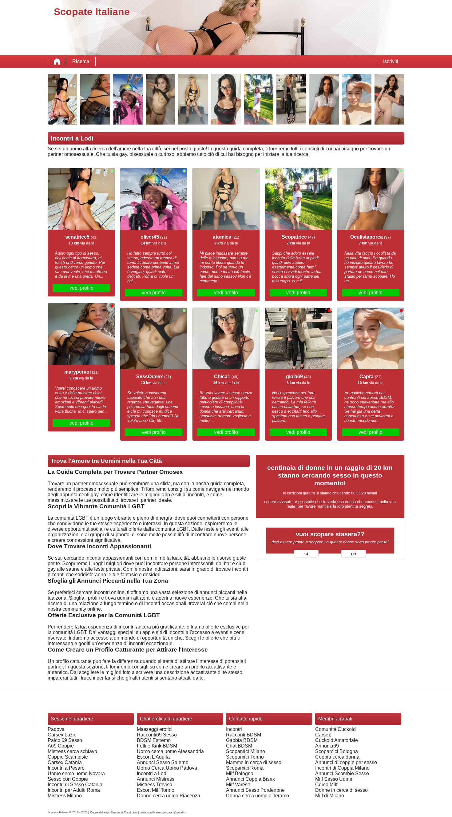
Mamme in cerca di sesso (253, 762)
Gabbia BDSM (242, 740)
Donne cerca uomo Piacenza (168, 795)
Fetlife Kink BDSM (157, 745)
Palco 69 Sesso (65, 740)
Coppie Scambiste (68, 756)
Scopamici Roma (245, 768)
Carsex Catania (65, 762)
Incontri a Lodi (152, 773)
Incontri (234, 729)
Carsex (323, 734)
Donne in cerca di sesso (341, 790)
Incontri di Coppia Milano (342, 768)
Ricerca (80, 61)
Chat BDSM (239, 745)
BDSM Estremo (154, 740)
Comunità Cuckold (335, 729)
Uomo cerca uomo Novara (76, 773)
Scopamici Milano (245, 751)
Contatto (179, 812)
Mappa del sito (99, 812)
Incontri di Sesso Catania (75, 784)
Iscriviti (390, 61)
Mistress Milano (65, 795)
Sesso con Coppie (68, 779)
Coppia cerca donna (337, 756)
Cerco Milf (326, 784)
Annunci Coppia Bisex (250, 779)
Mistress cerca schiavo (72, 751)
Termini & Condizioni (124, 812)
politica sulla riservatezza (156, 812)
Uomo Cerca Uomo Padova (167, 768)
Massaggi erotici (154, 729)
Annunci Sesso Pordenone (255, 790)
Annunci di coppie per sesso (346, 762)
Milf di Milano (329, 795)
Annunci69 (327, 745)
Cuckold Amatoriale (336, 740)
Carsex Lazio (62, 734)
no (353, 553)
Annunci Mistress (155, 779)
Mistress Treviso (154, 784)
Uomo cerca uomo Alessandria (170, 751)
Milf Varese (238, 784)
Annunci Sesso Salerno (162, 762)
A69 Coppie (61, 745)
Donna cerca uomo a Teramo (257, 795)
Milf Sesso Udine (333, 779)
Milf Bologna (239, 773)
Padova (56, 729)
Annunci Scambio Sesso (342, 773)
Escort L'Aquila (153, 756)
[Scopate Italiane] (57, 61)
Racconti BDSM (243, 734)
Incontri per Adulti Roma (74, 790)
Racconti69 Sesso (157, 734)
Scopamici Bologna (336, 751)
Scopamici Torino (245, 756)
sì (306, 553)
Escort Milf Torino (155, 790)
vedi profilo (81, 288)
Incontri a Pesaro (66, 768)
